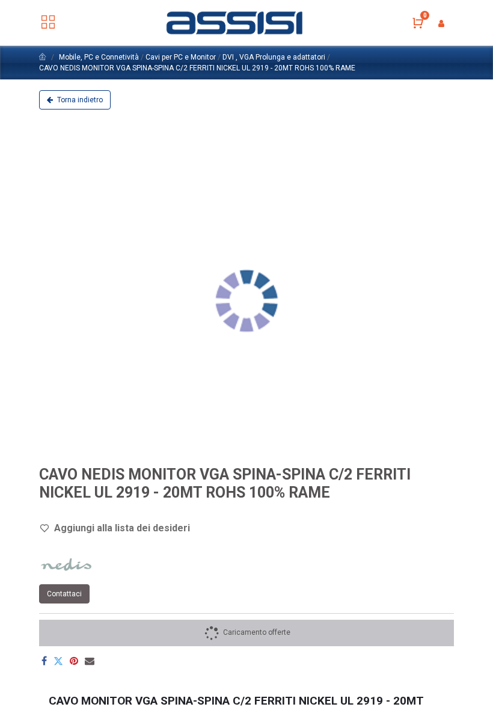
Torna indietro (79, 100)
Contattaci (64, 594)
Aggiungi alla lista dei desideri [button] (122, 528)
